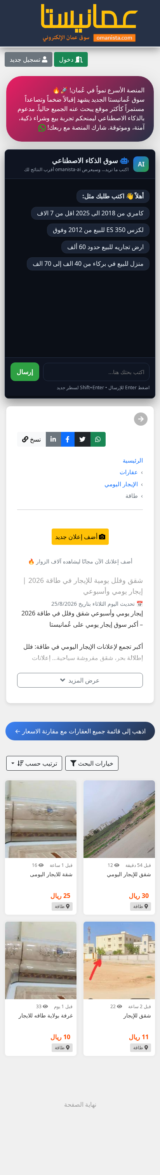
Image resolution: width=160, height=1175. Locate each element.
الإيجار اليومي (121, 484)
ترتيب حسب (40, 763)
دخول (67, 59)
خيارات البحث (95, 763)
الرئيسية (133, 460)
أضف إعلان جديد (77, 536)
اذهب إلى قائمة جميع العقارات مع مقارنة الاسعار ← (80, 731)
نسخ (34, 439)
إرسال (25, 371)
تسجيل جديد (26, 59)
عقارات (129, 472)
